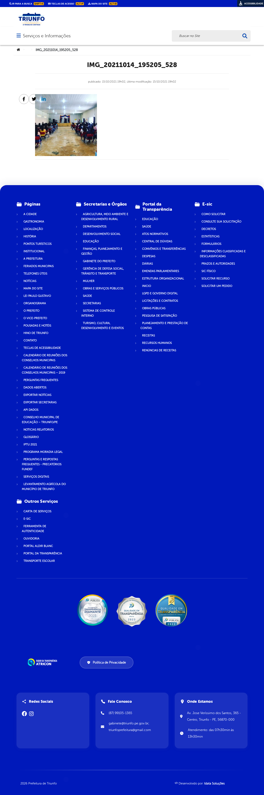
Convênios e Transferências (164, 248)
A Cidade (30, 214)
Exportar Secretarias (40, 402)
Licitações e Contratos (160, 300)
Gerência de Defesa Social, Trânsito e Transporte (102, 271)
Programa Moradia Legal (43, 451)
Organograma (35, 303)
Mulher (88, 281)
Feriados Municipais (39, 266)
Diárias (147, 263)
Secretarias (92, 303)
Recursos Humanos (157, 342)
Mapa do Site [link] (104, 3)
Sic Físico (209, 271)
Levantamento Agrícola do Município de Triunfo (44, 487)
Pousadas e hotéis (37, 325)
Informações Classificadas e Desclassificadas (223, 254)
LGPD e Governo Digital (160, 293)
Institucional (34, 251)
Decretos (209, 229)
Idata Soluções (214, 783)
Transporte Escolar (39, 560)
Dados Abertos (35, 387)
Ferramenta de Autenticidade (34, 529)
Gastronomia (34, 221)
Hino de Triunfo (36, 333)
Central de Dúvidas (157, 241)
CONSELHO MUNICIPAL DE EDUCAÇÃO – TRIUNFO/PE (40, 420)
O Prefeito (31, 310)
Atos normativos (155, 233)
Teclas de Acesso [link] (67, 3)
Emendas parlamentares (160, 271)
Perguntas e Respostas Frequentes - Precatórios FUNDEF (41, 464)
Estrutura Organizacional (163, 278)
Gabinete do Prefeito (99, 261)
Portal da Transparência (43, 553)
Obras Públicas (153, 308)
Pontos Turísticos (38, 243)
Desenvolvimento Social (101, 233)
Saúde (87, 295)
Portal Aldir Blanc (38, 546)
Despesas (148, 256)
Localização (33, 229)
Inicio (146, 285)
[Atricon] (43, 662)
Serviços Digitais (36, 476)
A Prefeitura (33, 258)
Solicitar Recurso (216, 278)
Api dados (31, 409)
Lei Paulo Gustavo (37, 295)
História (30, 236)
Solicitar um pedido (217, 285)
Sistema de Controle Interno (98, 313)
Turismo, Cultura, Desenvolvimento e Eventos (102, 326)
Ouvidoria (31, 538)
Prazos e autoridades (218, 263)
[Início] (18, 49)
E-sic (27, 518)
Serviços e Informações (47, 35)
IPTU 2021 (30, 444)
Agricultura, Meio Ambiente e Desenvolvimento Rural (104, 217)
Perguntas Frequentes (41, 380)
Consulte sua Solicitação (221, 221)
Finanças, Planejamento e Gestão (101, 251)
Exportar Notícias (37, 394)
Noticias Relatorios (39, 429)
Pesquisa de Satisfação (159, 315)
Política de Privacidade (109, 662)
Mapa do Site (33, 288)
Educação (91, 241)
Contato (30, 340)
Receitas (148, 335)
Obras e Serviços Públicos (103, 288)
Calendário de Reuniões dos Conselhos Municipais (44, 358)
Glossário (31, 437)
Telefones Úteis (35, 273)
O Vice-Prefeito (35, 318)
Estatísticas (210, 236)
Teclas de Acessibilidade (42, 347)
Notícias (30, 281)
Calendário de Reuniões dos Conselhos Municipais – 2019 (44, 370)
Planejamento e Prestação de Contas (164, 326)
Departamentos (94, 226)
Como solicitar (213, 214)
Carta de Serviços (37, 511)
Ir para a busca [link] (27, 3)
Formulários (211, 243)
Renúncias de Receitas (159, 350)
